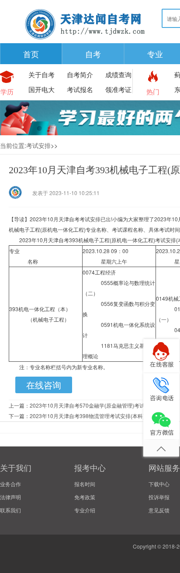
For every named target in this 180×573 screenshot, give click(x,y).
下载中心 (159, 483)
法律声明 (10, 497)
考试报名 (80, 89)
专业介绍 (84, 510)
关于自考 (41, 74)
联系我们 (10, 510)
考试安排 (38, 145)
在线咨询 (43, 384)
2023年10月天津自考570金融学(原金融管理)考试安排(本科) (99, 405)
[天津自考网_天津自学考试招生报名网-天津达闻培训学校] (85, 39)
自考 (93, 53)
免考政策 (84, 497)
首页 (31, 53)
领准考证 (118, 89)
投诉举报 (159, 497)
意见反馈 (159, 510)
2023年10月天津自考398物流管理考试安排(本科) (87, 415)
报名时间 (84, 483)
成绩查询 (118, 74)
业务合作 (10, 483)
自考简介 (80, 74)
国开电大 (41, 89)
